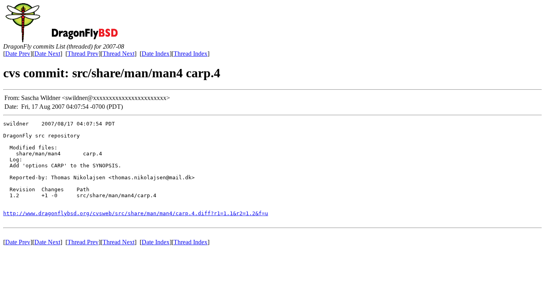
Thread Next (118, 53)
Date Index (156, 53)
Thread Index (190, 53)
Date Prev (17, 53)
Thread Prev (83, 53)
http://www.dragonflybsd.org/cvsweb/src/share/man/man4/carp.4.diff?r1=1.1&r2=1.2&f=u (135, 213)
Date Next (47, 53)
